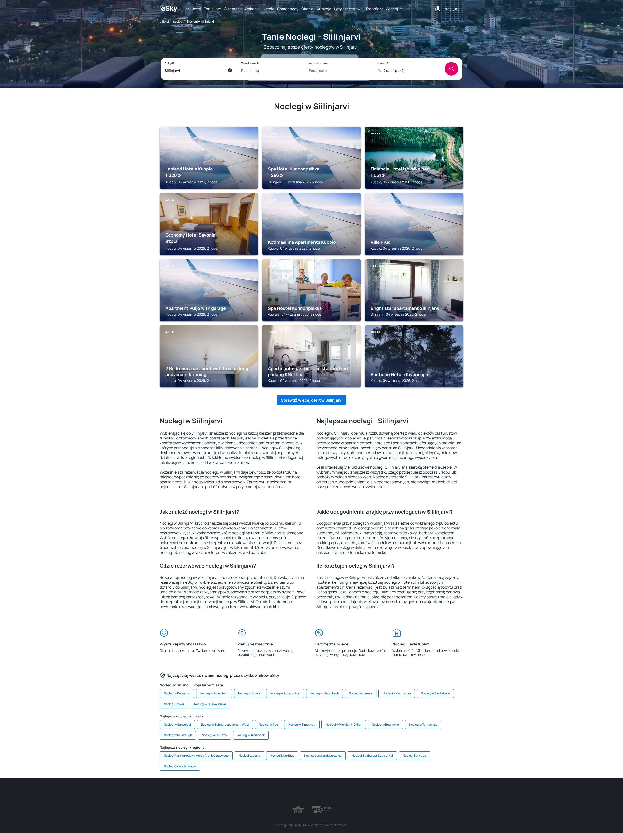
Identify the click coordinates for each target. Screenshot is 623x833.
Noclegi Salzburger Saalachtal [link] (372, 755)
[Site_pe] (238, 792)
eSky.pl (164, 21)
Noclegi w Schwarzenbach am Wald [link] (225, 724)
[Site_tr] (253, 792)
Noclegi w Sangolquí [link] (177, 724)
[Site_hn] (413, 792)
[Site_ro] (209, 792)
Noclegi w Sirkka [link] (249, 693)
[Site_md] (282, 792)
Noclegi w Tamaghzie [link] (423, 724)
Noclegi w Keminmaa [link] (397, 693)
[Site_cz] (267, 792)
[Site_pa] (355, 792)
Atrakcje (323, 8)
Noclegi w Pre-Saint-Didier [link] (344, 724)
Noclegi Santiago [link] (414, 755)
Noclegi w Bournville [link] (385, 724)
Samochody (287, 8)
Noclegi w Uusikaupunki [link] (210, 704)
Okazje (307, 8)
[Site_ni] (384, 792)
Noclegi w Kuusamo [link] (177, 693)
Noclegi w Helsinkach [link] (324, 693)
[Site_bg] (224, 792)
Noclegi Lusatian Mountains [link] (322, 755)
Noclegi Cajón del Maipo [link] (180, 766)
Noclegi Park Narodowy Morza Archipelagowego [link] (196, 755)
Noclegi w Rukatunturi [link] (285, 693)
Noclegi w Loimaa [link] (360, 693)
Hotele (268, 8)
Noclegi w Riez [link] (268, 724)
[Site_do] (340, 792)
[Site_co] (326, 792)
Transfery (374, 8)
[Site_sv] (370, 792)
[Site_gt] (399, 792)
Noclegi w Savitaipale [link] (435, 693)
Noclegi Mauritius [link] (282, 755)
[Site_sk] (297, 792)
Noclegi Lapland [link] (249, 755)
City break (233, 8)
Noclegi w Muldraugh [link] (178, 735)
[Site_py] (428, 792)
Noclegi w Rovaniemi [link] (214, 693)
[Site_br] (194, 792)
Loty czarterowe (348, 8)
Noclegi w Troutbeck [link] (251, 735)
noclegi (178, 21)
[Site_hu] (311, 792)
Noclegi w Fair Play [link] (214, 735)
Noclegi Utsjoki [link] (174, 704)
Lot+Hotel (192, 8)
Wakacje (252, 8)
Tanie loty (212, 8)
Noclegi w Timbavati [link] (301, 724)
